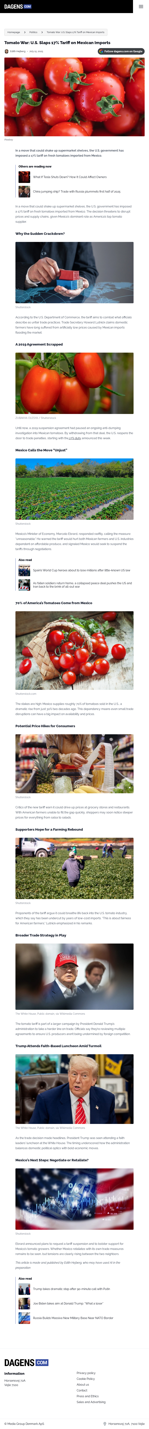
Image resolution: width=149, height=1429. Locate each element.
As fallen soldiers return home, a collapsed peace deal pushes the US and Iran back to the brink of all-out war (82, 584)
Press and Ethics (88, 1396)
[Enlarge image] (129, 246)
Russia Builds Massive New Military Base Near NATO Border (73, 1318)
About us (83, 1384)
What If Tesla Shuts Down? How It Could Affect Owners (70, 177)
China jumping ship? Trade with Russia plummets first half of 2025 (76, 191)
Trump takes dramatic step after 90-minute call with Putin (71, 1289)
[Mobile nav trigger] (141, 6)
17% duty (75, 438)
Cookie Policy (86, 1379)
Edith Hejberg (17, 51)
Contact (82, 1390)
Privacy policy (86, 1373)
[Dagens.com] (68, 7)
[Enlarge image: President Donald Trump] (129, 948)
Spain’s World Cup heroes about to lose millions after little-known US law (81, 570)
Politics (33, 32)
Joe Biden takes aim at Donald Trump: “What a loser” (68, 1303)
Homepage (13, 32)
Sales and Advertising (91, 1402)
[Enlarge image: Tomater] (129, 357)
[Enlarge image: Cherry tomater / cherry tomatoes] (129, 616)
